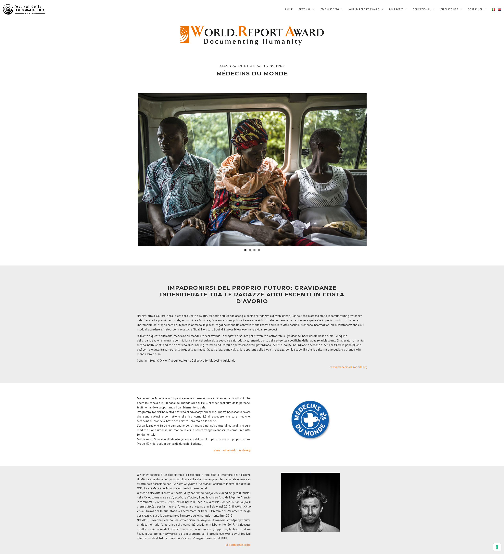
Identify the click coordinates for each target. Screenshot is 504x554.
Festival (305, 9)
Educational (422, 9)
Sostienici (475, 9)
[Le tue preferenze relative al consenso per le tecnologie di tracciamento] (497, 547)
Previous (132, 170)
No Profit (396, 9)
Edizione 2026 (330, 9)
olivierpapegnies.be (238, 544)
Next (372, 170)
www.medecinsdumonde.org (348, 367)
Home (289, 9)
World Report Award (364, 9)
